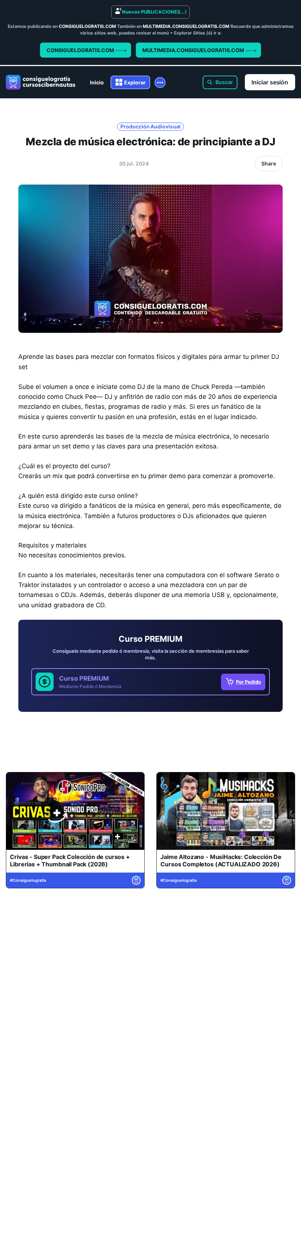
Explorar (135, 82)
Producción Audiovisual (150, 126)
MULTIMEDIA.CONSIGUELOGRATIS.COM (193, 50)
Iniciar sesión (269, 82)
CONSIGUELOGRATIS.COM (81, 50)
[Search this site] (220, 82)
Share (268, 163)
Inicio (97, 82)
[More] (160, 82)
